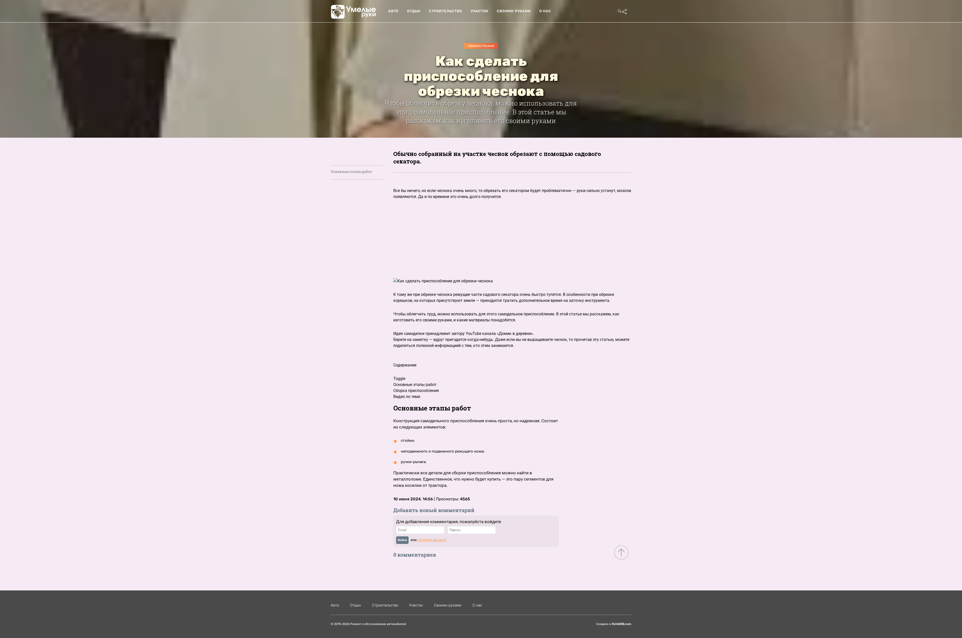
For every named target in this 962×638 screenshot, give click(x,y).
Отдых (413, 11)
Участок (480, 11)
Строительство (445, 11)
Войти (402, 540)
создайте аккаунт (431, 540)
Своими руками (514, 11)
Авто (393, 11)
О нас (545, 11)
